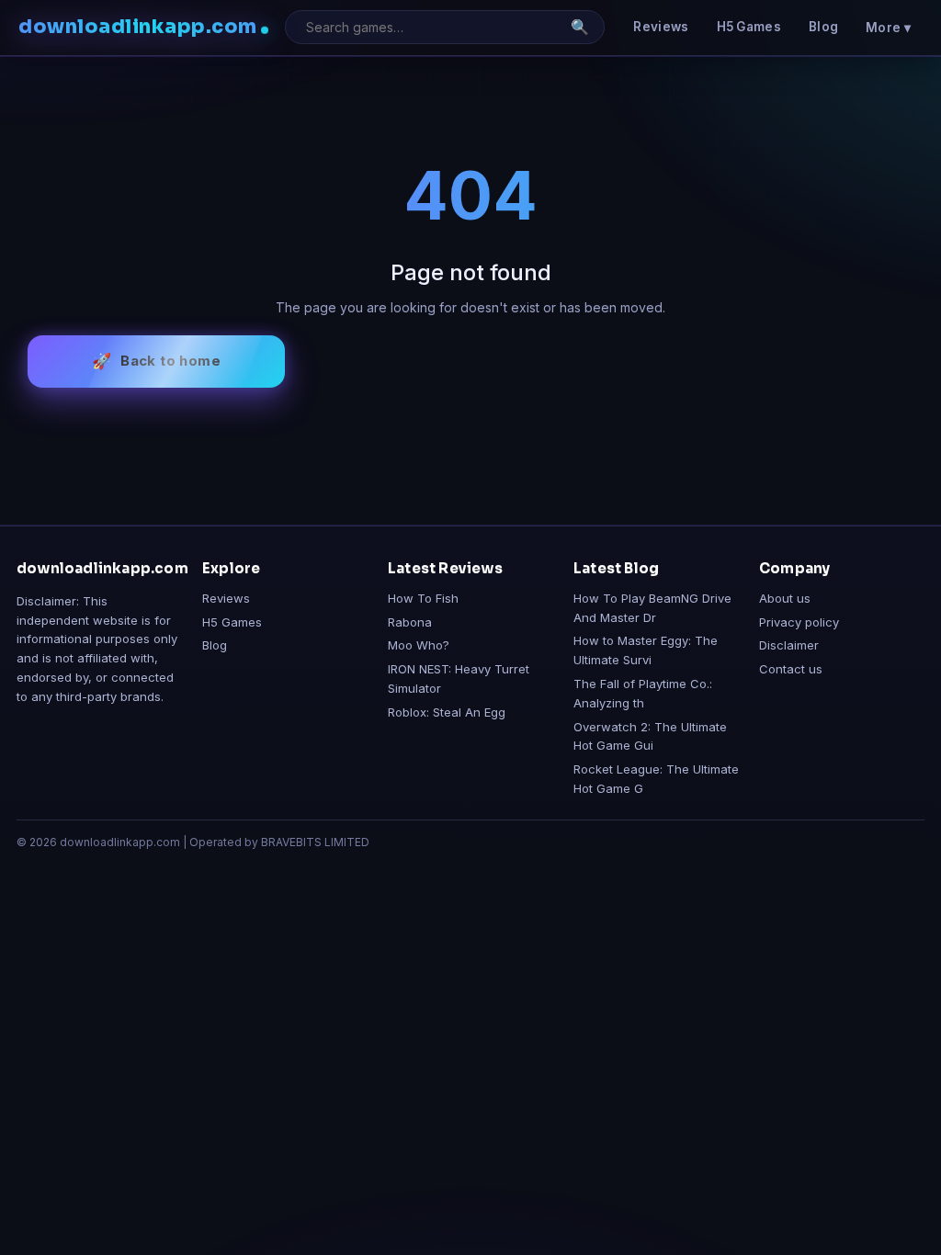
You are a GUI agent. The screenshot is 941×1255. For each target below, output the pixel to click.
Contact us (790, 668)
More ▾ (888, 27)
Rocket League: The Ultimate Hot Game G (656, 779)
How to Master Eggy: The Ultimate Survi (645, 650)
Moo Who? (418, 645)
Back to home (170, 360)
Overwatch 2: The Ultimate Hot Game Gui (650, 736)
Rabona (410, 622)
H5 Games (749, 26)
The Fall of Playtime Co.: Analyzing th (642, 693)
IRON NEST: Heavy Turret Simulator (458, 678)
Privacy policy (799, 622)
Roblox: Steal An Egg (446, 712)
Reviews (660, 26)
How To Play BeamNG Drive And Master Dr (652, 608)
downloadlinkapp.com (137, 27)
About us (785, 598)
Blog (823, 26)
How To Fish (423, 598)
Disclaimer (789, 645)
